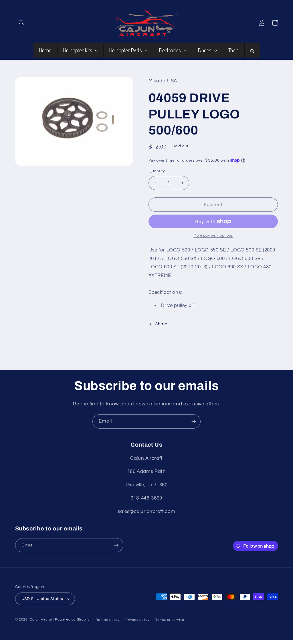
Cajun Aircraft (42, 619)
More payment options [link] (213, 235)
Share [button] (161, 324)
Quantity (157, 171)
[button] (21, 22)
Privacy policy (137, 619)
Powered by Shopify (72, 619)
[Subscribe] (193, 421)
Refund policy (108, 619)
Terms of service (169, 619)
